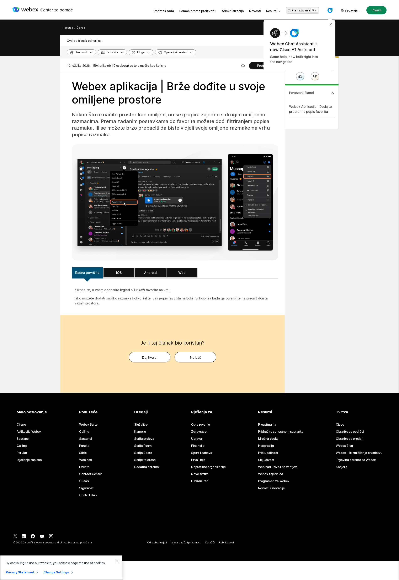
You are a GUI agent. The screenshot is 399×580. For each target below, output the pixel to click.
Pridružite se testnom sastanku (280, 431)
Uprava (196, 438)
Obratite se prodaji (349, 438)
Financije (197, 445)
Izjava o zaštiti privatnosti (186, 542)
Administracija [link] (233, 11)
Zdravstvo (198, 431)
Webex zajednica (270, 474)
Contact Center (90, 474)
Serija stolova (144, 438)
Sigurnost (86, 488)
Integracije (266, 445)
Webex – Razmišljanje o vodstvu (359, 452)
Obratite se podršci (350, 431)
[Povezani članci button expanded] (332, 93)
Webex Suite (88, 424)
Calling (22, 445)
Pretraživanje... (302, 10)
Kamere (140, 431)
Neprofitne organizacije (208, 466)
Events (84, 466)
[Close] (117, 560)
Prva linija (198, 459)
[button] (330, 10)
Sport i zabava (201, 452)
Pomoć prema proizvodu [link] (197, 11)
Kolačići (210, 542)
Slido (83, 452)
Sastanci (23, 438)
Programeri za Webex (273, 481)
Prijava (376, 10)
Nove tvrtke (199, 474)
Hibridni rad (199, 481)
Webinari (85, 459)
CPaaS (84, 481)
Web (182, 273)
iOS (119, 273)
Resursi (271, 11)
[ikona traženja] (289, 10)
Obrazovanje (200, 424)
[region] (61, 567)
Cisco (340, 424)
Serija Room (143, 445)
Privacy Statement (20, 572)
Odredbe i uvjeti (157, 542)
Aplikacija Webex (29, 431)
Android (150, 273)
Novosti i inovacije (271, 488)
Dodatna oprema (146, 466)
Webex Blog (344, 445)
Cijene (21, 424)
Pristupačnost (268, 452)
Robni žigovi (226, 542)
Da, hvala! (149, 357)
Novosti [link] (255, 11)
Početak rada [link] (164, 11)
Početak (68, 27)
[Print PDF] (243, 65)
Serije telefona (145, 459)
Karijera (341, 466)
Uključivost (266, 459)
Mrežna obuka (268, 438)
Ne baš (195, 357)
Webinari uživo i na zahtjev (277, 466)
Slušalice (140, 424)
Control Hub (88, 495)
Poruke (22, 452)
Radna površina (87, 273)
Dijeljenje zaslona (29, 459)
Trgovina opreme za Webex (356, 459)
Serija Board (143, 452)
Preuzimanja (267, 424)
